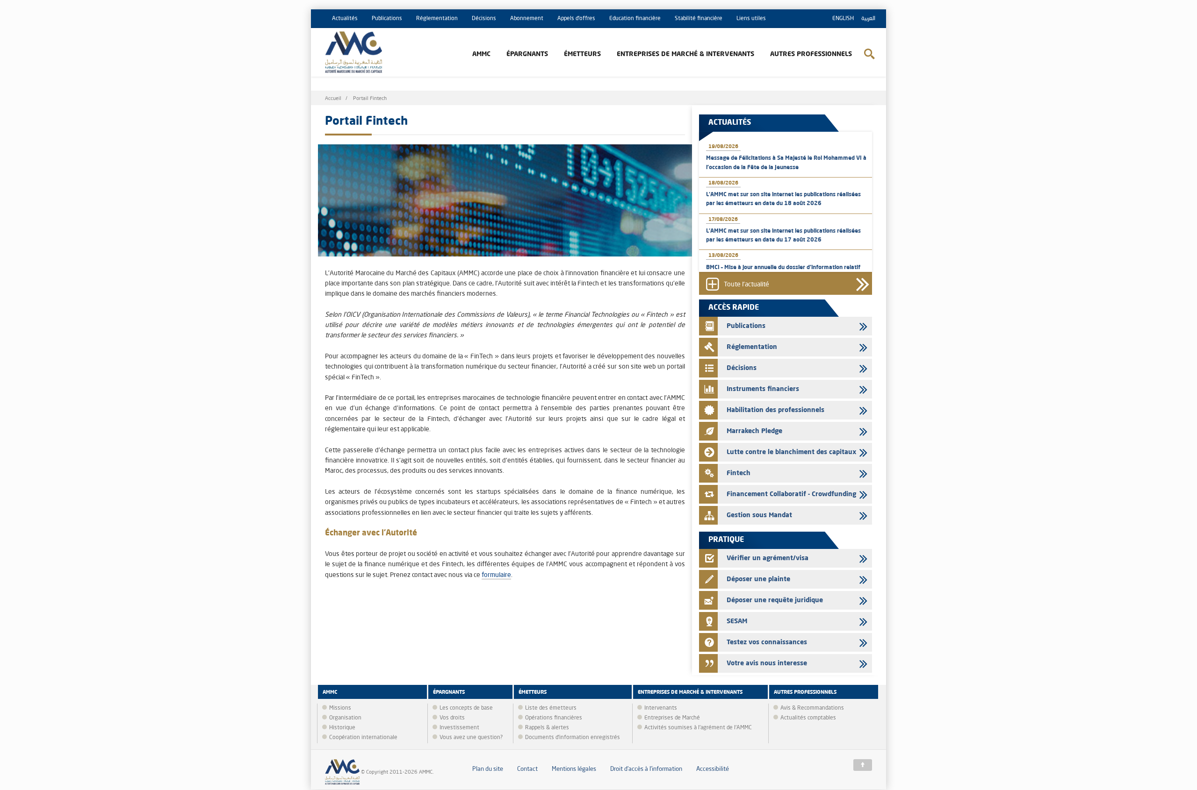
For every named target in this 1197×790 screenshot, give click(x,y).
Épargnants (527, 54)
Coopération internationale (363, 737)
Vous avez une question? (471, 737)
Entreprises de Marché (672, 718)
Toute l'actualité (746, 284)
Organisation (345, 718)
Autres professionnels (811, 54)
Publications (387, 18)
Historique (342, 728)
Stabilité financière (698, 18)
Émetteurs (582, 54)
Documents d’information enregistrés (572, 737)
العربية (868, 18)
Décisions (484, 18)
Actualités (345, 18)
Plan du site (487, 769)
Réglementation (437, 18)
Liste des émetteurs (551, 708)
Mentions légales (574, 769)
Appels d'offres (576, 18)
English (843, 18)
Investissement (459, 728)
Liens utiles (751, 18)
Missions (340, 708)
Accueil (333, 98)
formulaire (496, 575)
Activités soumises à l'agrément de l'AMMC (698, 728)
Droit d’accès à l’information (646, 769)
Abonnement (526, 18)
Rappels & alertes (547, 728)
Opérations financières (553, 718)
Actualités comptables (808, 718)
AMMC (481, 54)
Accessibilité (712, 769)
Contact (527, 769)
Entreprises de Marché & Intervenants (685, 54)
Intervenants (660, 708)
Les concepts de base (466, 708)
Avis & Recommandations (812, 708)
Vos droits (452, 718)
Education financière (635, 18)
